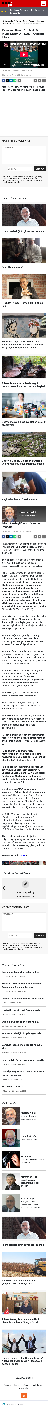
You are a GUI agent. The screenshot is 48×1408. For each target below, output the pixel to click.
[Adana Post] (9, 3)
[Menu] (43, 3)
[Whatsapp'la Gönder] (14, 80)
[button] (35, 80)
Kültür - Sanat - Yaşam (25, 21)
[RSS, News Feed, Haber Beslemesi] (24, 1395)
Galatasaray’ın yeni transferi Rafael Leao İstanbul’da (27, 11)
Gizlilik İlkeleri (36, 1385)
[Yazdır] (19, 80)
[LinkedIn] (11, 80)
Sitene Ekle (23, 1388)
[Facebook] (3, 80)
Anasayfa (9, 21)
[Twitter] (7, 80)
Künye (16, 1385)
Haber (23, 855)
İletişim (25, 1385)
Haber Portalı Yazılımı (14, 1404)
